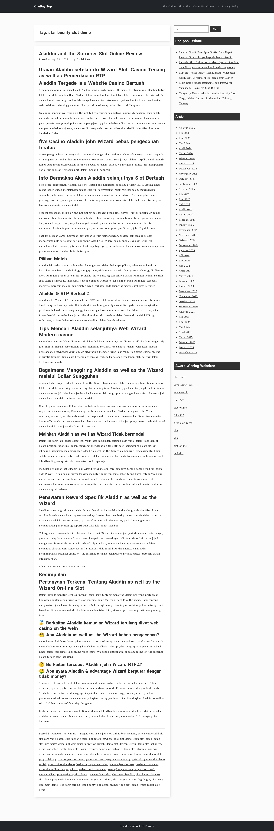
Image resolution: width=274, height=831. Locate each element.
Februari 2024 (187, 281)
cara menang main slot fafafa (83, 738)
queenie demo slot (100, 774)
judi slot (178, 453)
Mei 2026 (184, 143)
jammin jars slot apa (121, 764)
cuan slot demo (142, 738)
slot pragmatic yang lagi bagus (131, 779)
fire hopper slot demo (71, 759)
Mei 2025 (184, 204)
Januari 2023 (186, 347)
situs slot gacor (183, 423)
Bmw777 (179, 400)
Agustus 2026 (187, 128)
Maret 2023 (186, 337)
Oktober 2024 (187, 240)
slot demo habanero (148, 774)
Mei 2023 (184, 327)
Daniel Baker (84, 59)
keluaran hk (181, 392)
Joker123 (179, 415)
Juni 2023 (184, 322)
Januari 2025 (186, 225)
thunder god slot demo (124, 784)
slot (176, 430)
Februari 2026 (187, 158)
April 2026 (185, 148)
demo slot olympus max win (140, 749)
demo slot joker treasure (82, 749)
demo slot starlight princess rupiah (98, 754)
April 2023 (185, 332)
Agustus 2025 (187, 189)
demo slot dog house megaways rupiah (81, 744)
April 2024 (185, 271)
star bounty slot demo (95, 784)
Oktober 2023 (187, 301)
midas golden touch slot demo (88, 769)
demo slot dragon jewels (121, 744)
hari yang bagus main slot (92, 764)
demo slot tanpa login (134, 754)
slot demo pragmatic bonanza (57, 779)
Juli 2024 (184, 255)
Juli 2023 (184, 316)
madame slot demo (147, 764)
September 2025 (188, 184)
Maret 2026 (186, 153)
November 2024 (188, 235)
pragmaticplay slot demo (72, 774)
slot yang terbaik (69, 784)
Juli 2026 (184, 133)
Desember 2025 (188, 168)
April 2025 (185, 209)
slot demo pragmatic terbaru (94, 779)
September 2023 (188, 306)
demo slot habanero (149, 744)
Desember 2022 (188, 352)
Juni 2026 (184, 138)
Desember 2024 (188, 230)
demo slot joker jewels (52, 749)
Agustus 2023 (187, 311)
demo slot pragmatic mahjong (57, 754)
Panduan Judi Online (63, 733)
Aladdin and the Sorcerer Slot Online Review (90, 54)
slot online (180, 407)
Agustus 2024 (187, 250)
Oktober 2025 (187, 179)
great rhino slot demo (61, 764)
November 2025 (188, 173)
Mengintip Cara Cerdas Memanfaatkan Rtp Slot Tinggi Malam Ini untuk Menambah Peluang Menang (207, 98)
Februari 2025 (187, 219)
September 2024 (188, 245)
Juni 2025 (184, 199)
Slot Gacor (180, 377)
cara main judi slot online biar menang (112, 733)
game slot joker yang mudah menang (108, 759)
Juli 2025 (184, 194)
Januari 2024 (186, 286)
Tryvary (149, 826)
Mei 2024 (184, 265)
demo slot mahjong (110, 749)
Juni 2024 (184, 260)
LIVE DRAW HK (183, 384)
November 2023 (188, 296)
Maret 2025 (186, 214)
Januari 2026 (186, 163)
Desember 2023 (188, 291)
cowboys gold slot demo (117, 738)
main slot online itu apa (53, 769)
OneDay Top (43, 6)
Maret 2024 (186, 276)
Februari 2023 (187, 342)
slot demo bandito (123, 774)
